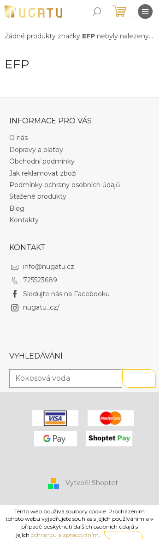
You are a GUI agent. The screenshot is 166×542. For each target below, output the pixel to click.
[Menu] (145, 11)
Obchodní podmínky (42, 161)
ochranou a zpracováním (65, 534)
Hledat (139, 378)
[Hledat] (97, 11)
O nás (18, 138)
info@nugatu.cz (48, 266)
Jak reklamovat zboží (43, 173)
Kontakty (24, 220)
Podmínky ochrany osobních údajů (64, 185)
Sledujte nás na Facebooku (66, 294)
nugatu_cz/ (41, 307)
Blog (16, 208)
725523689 (40, 280)
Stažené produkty (37, 196)
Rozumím (123, 534)
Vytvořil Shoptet (91, 483)
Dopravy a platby (36, 150)
